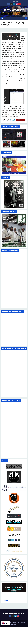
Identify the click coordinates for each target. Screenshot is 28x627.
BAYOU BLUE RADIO (14, 10)
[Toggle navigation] (13, 18)
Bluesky (4, 596)
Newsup (22, 622)
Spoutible (4, 598)
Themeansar (14, 624)
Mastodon (5, 600)
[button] (23, 18)
